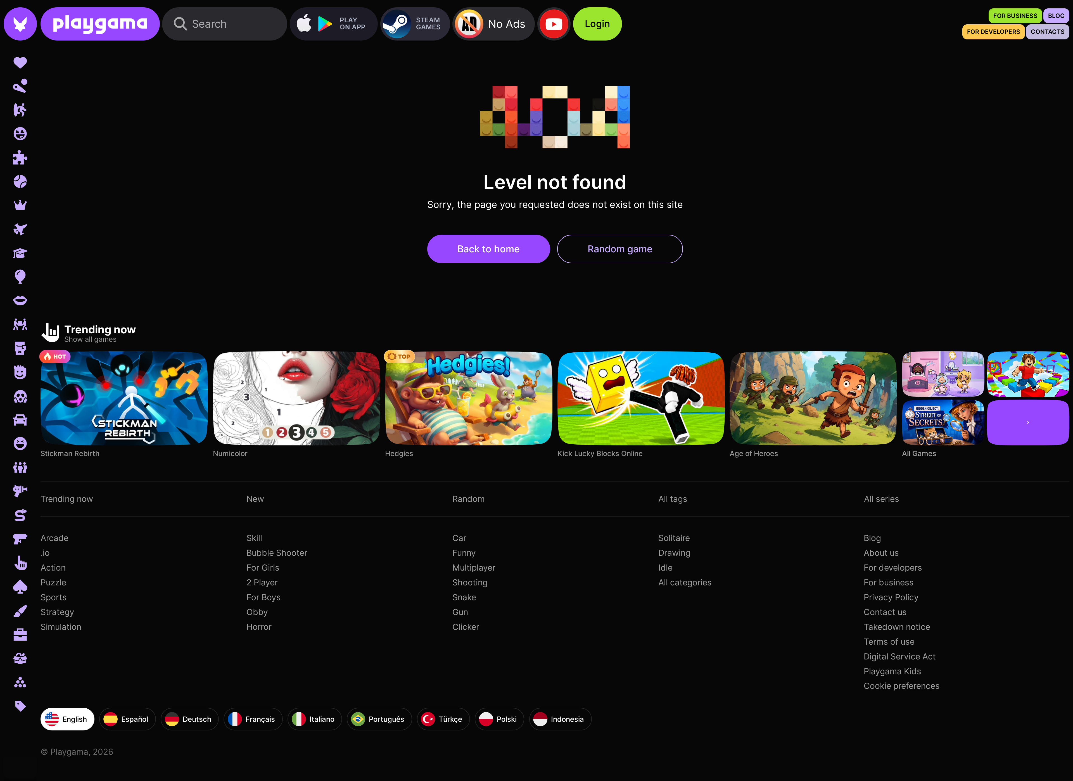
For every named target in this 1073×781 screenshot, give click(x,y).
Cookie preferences (902, 686)
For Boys (263, 597)
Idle (665, 567)
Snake (464, 597)
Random (468, 499)
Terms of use (889, 642)
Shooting (470, 582)
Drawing (674, 553)
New (255, 499)
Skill (254, 538)
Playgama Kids (892, 671)
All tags (672, 499)
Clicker (465, 627)
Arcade (54, 538)
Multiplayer (473, 567)
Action (53, 567)
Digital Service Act (900, 656)
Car (459, 538)
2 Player (262, 582)
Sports (54, 597)
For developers (893, 567)
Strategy (57, 612)
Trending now (67, 499)
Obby (257, 612)
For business (889, 582)
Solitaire (674, 538)
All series (881, 499)
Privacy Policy (891, 597)
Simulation (61, 627)
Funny (464, 553)
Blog (872, 538)
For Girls (262, 567)
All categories (685, 582)
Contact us (885, 612)
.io (45, 553)
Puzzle (53, 582)
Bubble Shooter (276, 553)
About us (881, 553)
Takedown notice (897, 627)
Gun (460, 612)
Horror (259, 627)
